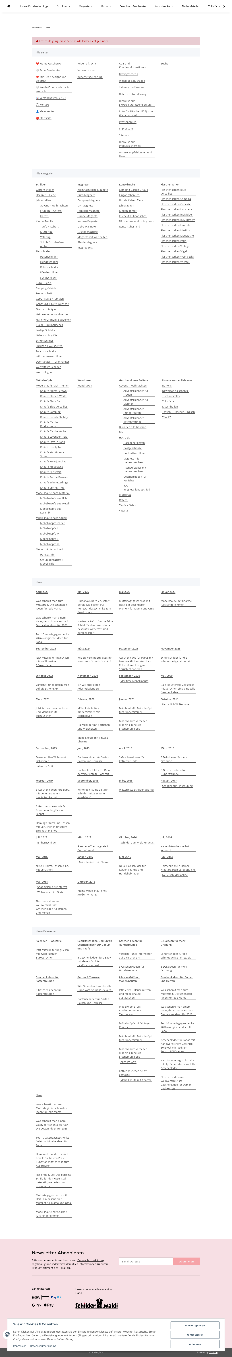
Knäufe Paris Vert (50, 472)
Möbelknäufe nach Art (49, 549)
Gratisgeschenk (128, 74)
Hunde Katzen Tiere (131, 200)
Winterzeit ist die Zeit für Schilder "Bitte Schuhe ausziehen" (93, 793)
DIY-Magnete (85, 205)
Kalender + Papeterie (49, 941)
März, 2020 (42, 699)
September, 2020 (129, 675)
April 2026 (42, 592)
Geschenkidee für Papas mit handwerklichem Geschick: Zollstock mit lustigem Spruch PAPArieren (136, 663)
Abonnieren (186, 1261)
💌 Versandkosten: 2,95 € (51, 98)
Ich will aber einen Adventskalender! (89, 686)
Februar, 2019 (44, 780)
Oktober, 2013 (86, 881)
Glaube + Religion (46, 309)
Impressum (126, 128)
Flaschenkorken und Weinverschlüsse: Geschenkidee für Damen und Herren (51, 906)
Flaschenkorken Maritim (175, 230)
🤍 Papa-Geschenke (48, 70)
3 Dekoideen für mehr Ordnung (174, 759)
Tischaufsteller (171, 396)
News (39, 1095)
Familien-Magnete (89, 210)
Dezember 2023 (128, 648)
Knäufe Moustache (51, 466)
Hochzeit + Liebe (46, 195)
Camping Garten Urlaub (133, 189)
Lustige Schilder (45, 330)
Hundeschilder (49, 262)
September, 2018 (88, 780)
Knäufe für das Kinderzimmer (49, 424)
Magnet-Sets (85, 247)
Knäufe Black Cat (50, 401)
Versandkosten (87, 70)
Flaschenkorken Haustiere (176, 209)
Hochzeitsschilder (134, 453)
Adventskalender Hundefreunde (133, 410)
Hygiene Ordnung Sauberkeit (53, 319)
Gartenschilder (45, 189)
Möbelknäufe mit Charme (94, 862)
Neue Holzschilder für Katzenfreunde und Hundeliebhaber (132, 869)
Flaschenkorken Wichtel (175, 262)
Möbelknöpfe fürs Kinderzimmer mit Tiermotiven (89, 711)
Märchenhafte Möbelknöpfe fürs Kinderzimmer (136, 710)
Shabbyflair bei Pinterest (52, 887)
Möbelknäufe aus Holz (53, 498)
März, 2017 (84, 837)
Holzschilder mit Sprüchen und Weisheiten (94, 726)
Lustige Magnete (88, 231)
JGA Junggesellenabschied (136, 487)
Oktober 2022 (44, 675)
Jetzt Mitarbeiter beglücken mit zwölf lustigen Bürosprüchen (52, 661)
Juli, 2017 (41, 837)
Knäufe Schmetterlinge (54, 482)
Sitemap (124, 135)
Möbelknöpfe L (49, 528)
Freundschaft (44, 293)
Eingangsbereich (129, 195)
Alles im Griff (45, 766)
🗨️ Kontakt (42, 104)
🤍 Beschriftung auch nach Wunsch (52, 89)
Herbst (44, 216)
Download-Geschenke (175, 391)
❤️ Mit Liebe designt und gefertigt (51, 78)
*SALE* (166, 417)
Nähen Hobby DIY (46, 335)
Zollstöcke (168, 401)
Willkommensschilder (49, 356)
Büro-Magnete (86, 195)
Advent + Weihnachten (54, 205)
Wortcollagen (44, 372)
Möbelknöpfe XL (50, 544)
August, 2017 (169, 780)
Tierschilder (43, 251)
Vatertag (45, 237)
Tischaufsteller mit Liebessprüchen (134, 469)
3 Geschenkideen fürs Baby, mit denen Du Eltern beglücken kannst (53, 793)
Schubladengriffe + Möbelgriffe (51, 561)
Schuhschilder (44, 340)
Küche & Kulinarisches (132, 216)
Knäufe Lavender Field (53, 436)
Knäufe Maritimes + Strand (52, 454)
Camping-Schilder (47, 288)
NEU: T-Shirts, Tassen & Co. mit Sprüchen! (52, 867)
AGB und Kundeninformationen (132, 65)
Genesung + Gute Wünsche (52, 304)
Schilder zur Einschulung (177, 786)
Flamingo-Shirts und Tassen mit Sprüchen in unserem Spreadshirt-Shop (53, 826)
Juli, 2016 (166, 837)
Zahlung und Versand (132, 87)
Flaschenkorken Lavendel (176, 225)
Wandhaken (85, 385)
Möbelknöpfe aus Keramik (50, 510)
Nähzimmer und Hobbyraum (136, 221)
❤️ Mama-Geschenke (48, 63)
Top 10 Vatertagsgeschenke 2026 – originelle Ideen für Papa (52, 638)
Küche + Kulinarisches (49, 325)
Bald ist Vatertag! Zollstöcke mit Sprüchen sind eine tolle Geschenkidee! (178, 688)
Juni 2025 (83, 592)
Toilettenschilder (46, 351)
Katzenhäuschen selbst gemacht (175, 848)
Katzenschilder (49, 267)
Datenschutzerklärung (132, 94)
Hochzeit (124, 437)
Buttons (167, 385)
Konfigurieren (195, 1334)
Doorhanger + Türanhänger (52, 361)
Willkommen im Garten (51, 892)
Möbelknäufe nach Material (52, 493)
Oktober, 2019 (169, 699)
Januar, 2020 (126, 699)
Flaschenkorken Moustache (177, 235)
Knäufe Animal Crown (53, 391)
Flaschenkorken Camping (176, 199)
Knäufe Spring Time (52, 487)
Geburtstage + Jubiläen (50, 298)
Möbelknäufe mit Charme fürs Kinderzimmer (176, 602)
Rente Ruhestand (129, 226)
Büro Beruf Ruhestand (132, 427)
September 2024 (46, 648)
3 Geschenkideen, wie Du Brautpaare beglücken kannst (51, 810)
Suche (164, 63)
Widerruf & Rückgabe (132, 80)
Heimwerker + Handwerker (52, 314)
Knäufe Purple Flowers (54, 477)
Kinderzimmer (127, 210)
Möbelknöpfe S (49, 538)
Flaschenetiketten (134, 442)
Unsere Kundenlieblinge (177, 380)
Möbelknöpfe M (49, 533)
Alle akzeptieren (195, 1325)
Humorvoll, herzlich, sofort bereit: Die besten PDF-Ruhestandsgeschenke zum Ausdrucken (94, 606)
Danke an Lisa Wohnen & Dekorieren (51, 759)
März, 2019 (167, 748)
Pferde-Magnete (87, 242)
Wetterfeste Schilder (48, 367)
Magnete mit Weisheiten (92, 237)
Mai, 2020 (167, 675)
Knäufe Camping (50, 412)
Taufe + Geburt (49, 226)
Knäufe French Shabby (54, 417)
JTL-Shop (213, 1352)
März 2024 (84, 648)
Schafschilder (48, 277)
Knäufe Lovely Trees (52, 447)
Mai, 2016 (42, 857)
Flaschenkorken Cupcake (176, 204)
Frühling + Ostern (51, 210)
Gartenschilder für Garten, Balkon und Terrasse (94, 759)
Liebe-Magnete (87, 226)
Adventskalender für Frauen (135, 392)
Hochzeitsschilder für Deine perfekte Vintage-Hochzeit (94, 772)
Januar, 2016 (85, 857)
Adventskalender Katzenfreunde (133, 419)
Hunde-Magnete (87, 216)
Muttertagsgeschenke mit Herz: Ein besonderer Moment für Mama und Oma (136, 604)
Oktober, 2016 (128, 837)
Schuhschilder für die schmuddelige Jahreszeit (176, 659)
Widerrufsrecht (87, 63)
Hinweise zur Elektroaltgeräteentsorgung (135, 102)
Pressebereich (127, 122)
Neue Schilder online (175, 875)
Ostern (123, 500)
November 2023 (170, 648)
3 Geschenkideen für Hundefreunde (173, 772)
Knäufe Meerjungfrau (53, 461)
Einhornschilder (47, 842)
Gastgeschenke (132, 448)
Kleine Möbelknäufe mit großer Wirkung (92, 892)
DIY (121, 432)
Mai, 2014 (42, 881)
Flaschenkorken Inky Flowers (178, 220)
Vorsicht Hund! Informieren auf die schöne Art (52, 686)
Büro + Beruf (43, 283)
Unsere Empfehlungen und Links (135, 154)
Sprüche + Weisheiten (49, 346)
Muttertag (46, 231)
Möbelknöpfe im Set (52, 523)
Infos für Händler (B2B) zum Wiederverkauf (136, 113)
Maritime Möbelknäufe (134, 681)
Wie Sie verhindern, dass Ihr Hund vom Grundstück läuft (95, 659)
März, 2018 (125, 780)
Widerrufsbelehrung (90, 77)
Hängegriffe (47, 554)
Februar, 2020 (86, 699)
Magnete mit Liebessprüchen (133, 460)
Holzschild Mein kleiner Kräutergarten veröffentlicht (178, 867)
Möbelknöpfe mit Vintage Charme (93, 739)
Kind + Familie (44, 221)
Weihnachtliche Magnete (93, 189)
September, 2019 (46, 748)
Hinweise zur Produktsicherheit (130, 143)
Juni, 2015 (125, 857)
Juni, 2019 (84, 748)
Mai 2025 (124, 592)
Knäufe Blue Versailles (53, 406)
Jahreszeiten (43, 200)
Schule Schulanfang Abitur (52, 244)
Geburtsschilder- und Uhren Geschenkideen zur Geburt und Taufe (94, 944)
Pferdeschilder (49, 272)
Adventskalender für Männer (135, 401)
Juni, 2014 (167, 857)
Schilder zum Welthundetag (137, 842)
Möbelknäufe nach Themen (52, 385)
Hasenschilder (49, 256)
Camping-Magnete (89, 200)
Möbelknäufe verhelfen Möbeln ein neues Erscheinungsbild (133, 724)
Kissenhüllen (170, 406)
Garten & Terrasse (88, 977)
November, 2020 (88, 675)
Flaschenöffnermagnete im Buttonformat (94, 848)
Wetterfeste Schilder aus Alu (136, 789)
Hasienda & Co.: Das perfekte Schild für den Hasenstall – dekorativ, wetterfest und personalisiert (95, 627)
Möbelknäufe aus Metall (55, 503)
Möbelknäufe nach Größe (51, 517)
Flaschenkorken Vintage (175, 246)
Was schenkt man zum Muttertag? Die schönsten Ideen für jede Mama (51, 604)
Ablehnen (195, 1344)
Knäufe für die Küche (53, 431)
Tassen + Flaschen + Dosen (178, 412)
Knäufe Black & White (53, 396)
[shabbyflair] (8, 6)
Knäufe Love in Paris (52, 442)
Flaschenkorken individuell (177, 214)
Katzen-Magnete (88, 221)
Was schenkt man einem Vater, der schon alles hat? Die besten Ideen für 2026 (52, 621)
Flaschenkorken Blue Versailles (173, 191)
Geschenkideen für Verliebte (134, 478)
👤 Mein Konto (45, 111)
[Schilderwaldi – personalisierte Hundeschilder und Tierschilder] (96, 1303)
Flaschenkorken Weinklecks (177, 256)
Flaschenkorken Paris (173, 241)
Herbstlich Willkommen (176, 704)
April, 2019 (125, 748)
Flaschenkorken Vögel (174, 251)
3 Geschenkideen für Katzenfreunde (131, 759)
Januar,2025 (168, 592)
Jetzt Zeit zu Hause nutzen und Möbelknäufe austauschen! (52, 711)
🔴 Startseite (43, 118)
